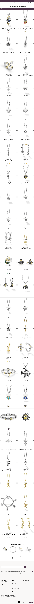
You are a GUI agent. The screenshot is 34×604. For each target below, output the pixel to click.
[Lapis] (24, 406)
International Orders (15, 585)
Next (19, 541)
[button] (25, 250)
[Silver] (24, 55)
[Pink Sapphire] (9, 32)
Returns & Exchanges (15, 588)
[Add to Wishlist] (16, 10)
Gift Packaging (14, 583)
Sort (18, 8)
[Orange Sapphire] (8, 32)
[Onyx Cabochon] (9, 273)
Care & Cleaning (25, 582)
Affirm (13, 580)
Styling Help (25, 583)
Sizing (13, 591)
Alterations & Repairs (26, 580)
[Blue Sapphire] (7, 32)
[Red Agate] (24, 31)
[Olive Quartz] (25, 31)
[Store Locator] (30, 2)
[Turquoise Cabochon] (26, 31)
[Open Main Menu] (2, 2)
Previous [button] (22, 31)
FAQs (12, 582)
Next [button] (28, 31)
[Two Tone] (3, 558)
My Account (14, 586)
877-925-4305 (3, 586)
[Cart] (32, 2)
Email (2, 584)
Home (1, 5)
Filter (1, 8)
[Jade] (7, 273)
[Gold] (26, 55)
